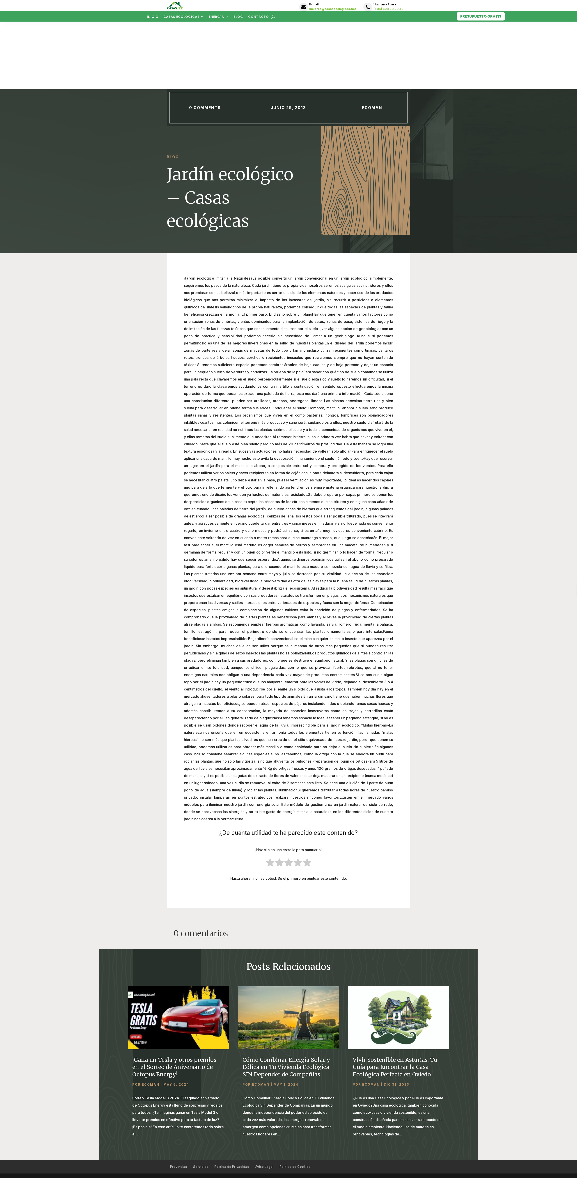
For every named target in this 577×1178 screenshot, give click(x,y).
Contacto (258, 17)
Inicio (152, 17)
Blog (238, 17)
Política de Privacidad (231, 1167)
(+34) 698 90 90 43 (388, 9)
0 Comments (205, 107)
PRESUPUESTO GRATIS (480, 16)
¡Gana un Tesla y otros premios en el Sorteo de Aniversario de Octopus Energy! (174, 1067)
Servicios (200, 1167)
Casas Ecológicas (181, 17)
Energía (216, 17)
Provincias (178, 1167)
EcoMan (372, 107)
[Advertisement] (288, 55)
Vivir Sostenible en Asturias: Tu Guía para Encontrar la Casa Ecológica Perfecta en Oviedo (395, 1067)
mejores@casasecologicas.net (332, 9)
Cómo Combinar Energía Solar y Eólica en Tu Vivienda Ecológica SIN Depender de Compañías (286, 1067)
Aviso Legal (264, 1167)
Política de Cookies (294, 1167)
